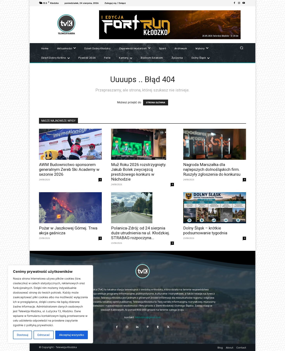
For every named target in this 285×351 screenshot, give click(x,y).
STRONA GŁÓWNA (155, 102)
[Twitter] (168, 327)
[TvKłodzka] (142, 271)
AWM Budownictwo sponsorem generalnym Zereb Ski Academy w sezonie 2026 (69, 169)
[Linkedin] (137, 327)
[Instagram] (239, 3)
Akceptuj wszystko (71, 334)
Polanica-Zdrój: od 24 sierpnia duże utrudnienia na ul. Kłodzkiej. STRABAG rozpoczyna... (140, 233)
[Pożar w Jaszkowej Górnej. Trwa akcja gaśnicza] (70, 207)
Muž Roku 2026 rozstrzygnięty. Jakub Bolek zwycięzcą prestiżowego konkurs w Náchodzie (138, 172)
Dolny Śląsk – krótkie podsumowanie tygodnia (205, 230)
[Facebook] (234, 3)
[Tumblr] (158, 327)
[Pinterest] (147, 327)
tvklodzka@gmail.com (148, 317)
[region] (50, 304)
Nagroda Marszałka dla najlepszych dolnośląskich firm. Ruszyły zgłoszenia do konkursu (211, 169)
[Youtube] (243, 3)
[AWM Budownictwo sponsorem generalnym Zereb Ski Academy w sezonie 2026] (70, 144)
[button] (241, 47)
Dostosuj (22, 334)
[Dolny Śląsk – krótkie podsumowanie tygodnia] (214, 207)
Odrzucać (43, 334)
